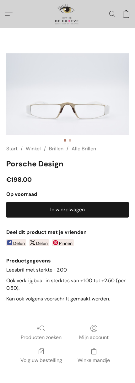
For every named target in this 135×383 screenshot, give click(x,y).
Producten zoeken (41, 337)
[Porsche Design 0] (67, 94)
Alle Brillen (84, 148)
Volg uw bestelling (41, 360)
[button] (67, 14)
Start (12, 148)
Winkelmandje (94, 360)
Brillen (56, 148)
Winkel (33, 148)
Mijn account (94, 337)
